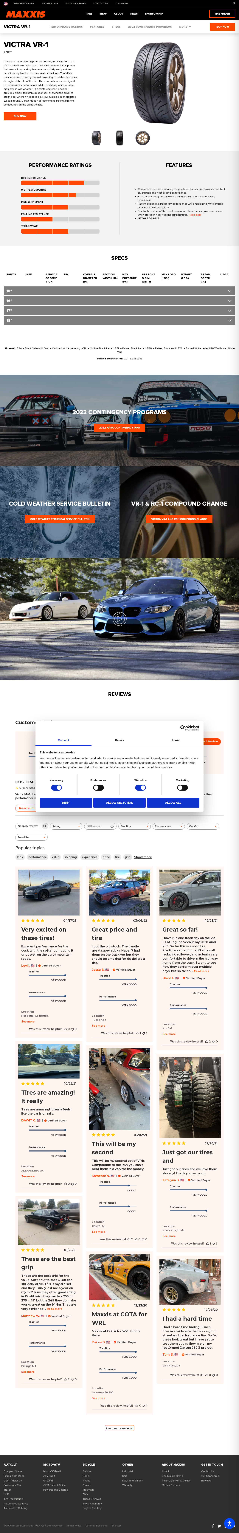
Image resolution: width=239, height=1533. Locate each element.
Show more (143, 857)
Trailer (7, 1489)
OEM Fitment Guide (54, 1485)
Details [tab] (119, 740)
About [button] (118, 14)
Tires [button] (88, 14)
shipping (70, 857)
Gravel (86, 1485)
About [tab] (175, 740)
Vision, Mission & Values (176, 1480)
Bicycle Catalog (92, 1508)
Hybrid (86, 1480)
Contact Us (100, 3)
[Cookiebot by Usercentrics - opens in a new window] (183, 728)
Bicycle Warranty (92, 1503)
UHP (6, 1494)
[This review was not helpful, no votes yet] (72, 1029)
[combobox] (66, 826)
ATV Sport (49, 1476)
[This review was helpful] (206, 1041)
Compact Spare (13, 1471)
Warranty (127, 1485)
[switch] (98, 788)
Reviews (206, 1480)
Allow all (173, 802)
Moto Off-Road (52, 1471)
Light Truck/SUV (13, 1480)
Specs (116, 26)
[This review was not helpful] (213, 1243)
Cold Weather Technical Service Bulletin (59, 519)
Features (97, 26)
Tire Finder (222, 14)
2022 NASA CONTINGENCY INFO (119, 428)
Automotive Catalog (15, 1508)
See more (28, 1021)
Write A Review (207, 741)
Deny (66, 802)
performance (37, 857)
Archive (87, 1471)
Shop (103, 14)
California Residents (96, 1525)
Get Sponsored (210, 1476)
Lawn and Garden (132, 1480)
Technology (50, 3)
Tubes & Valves (92, 1499)
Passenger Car (12, 1485)
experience (89, 857)
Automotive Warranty (16, 1503)
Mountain (88, 1489)
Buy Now (222, 27)
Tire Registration (13, 1499)
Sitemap (116, 1525)
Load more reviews (119, 1428)
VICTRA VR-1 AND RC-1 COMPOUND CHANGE (179, 519)
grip (128, 857)
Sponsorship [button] (154, 14)
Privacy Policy (74, 1525)
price (106, 857)
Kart (124, 1476)
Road (86, 1476)
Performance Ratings (66, 26)
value (55, 857)
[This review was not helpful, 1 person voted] (143, 1033)
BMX (85, 1494)
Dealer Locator (24, 3)
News (134, 14)
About (165, 1471)
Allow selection (119, 802)
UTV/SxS (48, 1480)
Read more (195, 214)
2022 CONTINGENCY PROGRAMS (150, 26)
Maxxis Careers (76, 3)
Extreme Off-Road (14, 1476)
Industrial (127, 1471)
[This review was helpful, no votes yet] (65, 1029)
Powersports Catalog (55, 1489)
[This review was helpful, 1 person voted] (137, 1033)
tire (117, 857)
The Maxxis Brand (172, 1476)
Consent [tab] (63, 740)
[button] (234, 3)
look (20, 857)
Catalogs (122, 3)
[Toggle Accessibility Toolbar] (229, 1523)
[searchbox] (28, 826)
